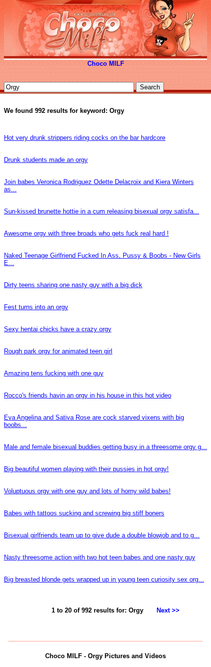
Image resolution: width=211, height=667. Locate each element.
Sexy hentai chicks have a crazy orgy (57, 329)
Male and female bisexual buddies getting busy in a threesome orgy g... (105, 447)
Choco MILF (105, 63)
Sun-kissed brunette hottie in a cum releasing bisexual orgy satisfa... (101, 211)
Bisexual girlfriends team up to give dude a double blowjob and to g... (102, 535)
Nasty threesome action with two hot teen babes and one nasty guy (99, 557)
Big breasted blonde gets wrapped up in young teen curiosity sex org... (104, 579)
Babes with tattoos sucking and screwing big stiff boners (84, 513)
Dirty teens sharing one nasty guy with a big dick (73, 285)
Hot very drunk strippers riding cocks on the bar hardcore (84, 137)
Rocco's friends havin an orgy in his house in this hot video (87, 395)
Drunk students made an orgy (46, 159)
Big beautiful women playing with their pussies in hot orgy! (86, 469)
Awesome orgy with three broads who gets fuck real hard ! (86, 233)
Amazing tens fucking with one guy (54, 373)
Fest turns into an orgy (36, 307)
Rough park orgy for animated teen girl (58, 351)
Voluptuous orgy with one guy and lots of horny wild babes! (87, 491)
